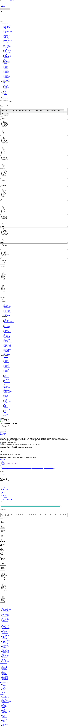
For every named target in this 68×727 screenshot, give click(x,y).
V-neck (4, 240)
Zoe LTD (5, 383)
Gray (4, 599)
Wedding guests (4, 703)
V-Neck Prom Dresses (7, 313)
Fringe (4, 194)
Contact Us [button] (4, 495)
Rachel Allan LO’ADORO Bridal (9, 391)
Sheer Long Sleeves (6, 254)
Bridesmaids (5, 122)
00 (7, 110)
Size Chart (1, 432)
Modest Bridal (6, 408)
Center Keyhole (5, 159)
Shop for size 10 (6, 362)
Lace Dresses (5, 140)
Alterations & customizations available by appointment (10, 463)
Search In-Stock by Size (5, 107)
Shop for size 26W (7, 372)
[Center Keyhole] (3, 531)
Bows (4, 189)
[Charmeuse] (2, 546)
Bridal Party (6, 395)
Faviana (5, 325)
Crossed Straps (5, 171)
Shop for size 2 (6, 358)
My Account (4, 4)
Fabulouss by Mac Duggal (8, 324)
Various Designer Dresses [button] (6, 373)
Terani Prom (6, 353)
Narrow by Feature (4, 118)
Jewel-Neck (5, 231)
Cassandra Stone (4, 629)
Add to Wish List (3, 431)
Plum (4, 285)
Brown (4, 292)
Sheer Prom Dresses (7, 310)
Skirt (4, 149)
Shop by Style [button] (4, 301)
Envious (5, 323)
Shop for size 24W (7, 371)
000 (3, 110)
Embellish (5, 400)
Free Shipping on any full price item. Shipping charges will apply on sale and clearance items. (16, 469)
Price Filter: (3, 104)
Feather (4, 192)
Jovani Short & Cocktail (7, 332)
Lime (4, 271)
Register (3, 6)
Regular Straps (5, 261)
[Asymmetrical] (2, 551)
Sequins (4, 198)
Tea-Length (5, 223)
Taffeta (4, 211)
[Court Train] (2, 552)
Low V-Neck (5, 232)
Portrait (4, 235)
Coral (4, 288)
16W (39, 514)
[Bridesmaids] (4, 522)
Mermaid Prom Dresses (7, 308)
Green (4, 576)
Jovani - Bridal (6, 329)
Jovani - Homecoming (5, 639)
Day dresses (4, 708)
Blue (4, 276)
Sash (4, 197)
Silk (3, 210)
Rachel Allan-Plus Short (7, 344)
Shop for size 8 (6, 361)
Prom (5, 412)
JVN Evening (6, 335)
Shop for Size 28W (5, 680)
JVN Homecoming (7, 336)
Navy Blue (4, 277)
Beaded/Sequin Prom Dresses (8, 303)
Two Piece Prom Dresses (6, 618)
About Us (3, 467)
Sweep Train (5, 222)
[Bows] (2, 543)
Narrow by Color (4, 266)
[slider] (61, 506)
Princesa (5, 411)
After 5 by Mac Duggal (5, 624)
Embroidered (5, 191)
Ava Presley (6, 386)
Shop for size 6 (6, 360)
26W (51, 514)
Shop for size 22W (7, 370)
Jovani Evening (6, 331)
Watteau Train (5, 224)
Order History (4, 473)
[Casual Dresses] (4, 523)
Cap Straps (4, 260)
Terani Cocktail (6, 350)
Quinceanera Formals (7, 382)
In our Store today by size (6, 487)
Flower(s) (4, 193)
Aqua (4, 272)
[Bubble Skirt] (3, 529)
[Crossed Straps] (2, 534)
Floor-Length (5, 220)
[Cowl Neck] (2, 554)
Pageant (5, 410)
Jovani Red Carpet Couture (8, 333)
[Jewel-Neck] (2, 556)
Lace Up (4, 172)
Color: (1, 430)
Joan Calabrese (6, 407)
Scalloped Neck (5, 236)
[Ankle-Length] (2, 550)
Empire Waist (5, 245)
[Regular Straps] (2, 567)
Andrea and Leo (6, 377)
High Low (4, 161)
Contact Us (4, 461)
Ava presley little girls (7, 387)
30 (63, 110)
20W (44, 514)
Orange (4, 287)
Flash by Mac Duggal (7, 327)
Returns (3, 462)
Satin (4, 208)
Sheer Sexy (4, 147)
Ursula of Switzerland (7, 354)
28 (59, 110)
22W (46, 514)
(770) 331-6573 (12, 0)
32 (34, 514)
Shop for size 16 (6, 364)
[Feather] (2, 547)
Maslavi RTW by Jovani (7, 339)
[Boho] (2, 526)
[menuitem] (35, 4)
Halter (4, 229)
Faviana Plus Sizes (7, 326)
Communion (5, 125)
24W (49, 514)
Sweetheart (4, 239)
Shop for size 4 (6, 359)
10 (26, 110)
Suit (3, 150)
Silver (4, 600)
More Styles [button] (4, 384)
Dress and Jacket (5, 139)
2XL (7, 113)
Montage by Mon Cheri (7, 409)
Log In (3, 7)
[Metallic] (1, 538)
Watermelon (5, 284)
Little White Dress (5, 142)
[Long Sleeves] (3, 564)
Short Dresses (5, 148)
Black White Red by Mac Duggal (9, 322)
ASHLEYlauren (6, 319)
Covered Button (5, 170)
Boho (4, 138)
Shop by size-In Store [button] (5, 355)
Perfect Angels (6, 340)
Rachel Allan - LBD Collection (8, 347)
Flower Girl (5, 127)
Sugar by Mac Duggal (7, 349)
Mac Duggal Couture (7, 337)
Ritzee (5, 381)
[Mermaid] (2, 560)
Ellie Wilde (5, 399)
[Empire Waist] (2, 559)
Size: (1, 429)
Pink (4, 587)
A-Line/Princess (5, 244)
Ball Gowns (5, 137)
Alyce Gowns (6, 376)
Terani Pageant (4, 659)
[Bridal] (4, 521)
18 (41, 110)
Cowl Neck (5, 228)
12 (30, 110)
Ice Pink (4, 586)
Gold (4, 291)
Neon (4, 182)
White (4, 295)
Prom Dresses (5, 130)
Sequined (4, 209)
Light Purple (5, 280)
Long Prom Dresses (5, 613)
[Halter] (2, 555)
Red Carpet (4, 132)
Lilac (4, 279)
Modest (4, 144)
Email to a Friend (2, 434)
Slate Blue (4, 275)
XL (3, 113)
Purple (4, 278)
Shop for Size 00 (4, 665)
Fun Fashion (6, 403)
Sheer (4, 174)
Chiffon (4, 203)
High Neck (4, 230)
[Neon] (1, 539)
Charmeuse (4, 202)
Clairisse (5, 397)
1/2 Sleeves (4, 251)
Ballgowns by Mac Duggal (8, 321)
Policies (3, 464)
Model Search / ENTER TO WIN (7, 499)
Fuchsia (4, 283)
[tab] (35, 308)
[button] (5, 23)
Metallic (4, 181)
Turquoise (4, 273)
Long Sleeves (5, 253)
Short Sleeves (5, 255)
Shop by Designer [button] (4, 316)
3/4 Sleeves (4, 252)
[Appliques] (2, 542)
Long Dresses (5, 143)
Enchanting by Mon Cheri (8, 401)
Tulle (4, 212)
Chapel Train (5, 218)
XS (64, 514)
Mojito (4, 574)
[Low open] (2, 536)
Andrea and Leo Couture (7, 318)
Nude (4, 290)
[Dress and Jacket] (2, 527)
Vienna (5, 415)
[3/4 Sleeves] (3, 563)
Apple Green (5, 575)
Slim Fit (4, 247)
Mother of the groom (7, 390)
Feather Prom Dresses (7, 305)
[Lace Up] (2, 535)
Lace (4, 195)
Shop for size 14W (7, 367)
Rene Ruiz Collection (7, 392)
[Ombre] (1, 540)
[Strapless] (2, 569)
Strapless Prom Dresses (7, 312)
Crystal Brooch (5, 190)
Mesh (4, 206)
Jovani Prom (6, 330)
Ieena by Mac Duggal (7, 328)
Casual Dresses (5, 123)
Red (3, 286)
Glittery (4, 180)
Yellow (4, 268)
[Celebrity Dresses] (3, 530)
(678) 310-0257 (2, 459)
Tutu (3, 152)
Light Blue (4, 274)
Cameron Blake (6, 396)
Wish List (3, 474)
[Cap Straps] (2, 566)
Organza (4, 207)
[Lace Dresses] (2, 528)
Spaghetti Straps (5, 262)
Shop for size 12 (4, 670)
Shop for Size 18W (7, 368)
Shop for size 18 (6, 365)
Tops (4, 151)
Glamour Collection (5, 634)
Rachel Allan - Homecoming (8, 342)
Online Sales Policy (3, 433)
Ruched (4, 165)
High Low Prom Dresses (7, 306)
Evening (4, 126)
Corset (4, 160)
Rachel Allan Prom (5, 649)
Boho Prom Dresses (7, 304)
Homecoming (6, 404)
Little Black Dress (5, 141)
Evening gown (6, 402)
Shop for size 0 (6, 357)
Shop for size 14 (6, 363)
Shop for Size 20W (7, 369)
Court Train (5, 219)
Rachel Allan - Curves (7, 346)
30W (56, 514)
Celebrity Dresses (5, 158)
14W (36, 514)
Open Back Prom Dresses (6, 608)
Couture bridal (6, 389)
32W (59, 514)
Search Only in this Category (5, 103)
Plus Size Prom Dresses (7, 309)
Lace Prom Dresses (7, 307)
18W (41, 514)
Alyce (5, 375)
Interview (5, 405)
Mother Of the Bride (7, 379)
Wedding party (6, 394)
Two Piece (4, 153)
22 (48, 110)
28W (54, 514)
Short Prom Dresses (7, 311)
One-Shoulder (5, 234)
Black (4, 598)
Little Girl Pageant (5, 489)
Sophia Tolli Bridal (7, 414)
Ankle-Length (5, 216)
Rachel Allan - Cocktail (5, 654)
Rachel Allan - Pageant (7, 345)
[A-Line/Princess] (2, 558)
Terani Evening (6, 351)
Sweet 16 (4, 133)
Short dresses (6, 413)
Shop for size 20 (6, 366)
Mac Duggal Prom (6, 338)
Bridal (4, 121)
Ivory (4, 289)
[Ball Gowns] (2, 525)
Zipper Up (4, 175)
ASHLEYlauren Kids (7, 320)
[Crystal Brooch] (2, 544)
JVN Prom (5, 334)
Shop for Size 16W (5, 675)
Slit (3, 166)
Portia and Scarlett (6, 341)
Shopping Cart (4, 5)
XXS (62, 514)
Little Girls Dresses (7, 315)
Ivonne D (5, 406)
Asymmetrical (5, 217)
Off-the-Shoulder (5, 233)
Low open (4, 173)
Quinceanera (5, 131)
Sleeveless (4, 256)
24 (52, 110)
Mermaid (4, 246)
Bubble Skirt (5, 157)
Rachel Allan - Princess (7, 348)
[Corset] (3, 532)
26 (55, 110)
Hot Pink (4, 588)
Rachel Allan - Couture (7, 343)
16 (37, 110)
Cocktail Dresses (5, 124)
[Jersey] (2, 548)
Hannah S (5, 380)
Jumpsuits (5, 314)
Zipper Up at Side (5, 176)
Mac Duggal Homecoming (6, 644)
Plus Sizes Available (6, 164)
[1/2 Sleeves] (3, 562)
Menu (1, 21)
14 (34, 110)
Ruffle (4, 196)
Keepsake (5, 378)
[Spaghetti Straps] (2, 568)
